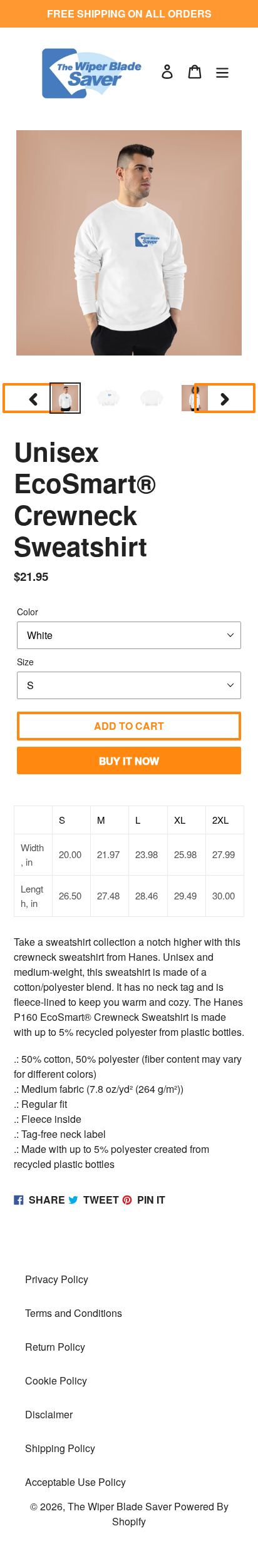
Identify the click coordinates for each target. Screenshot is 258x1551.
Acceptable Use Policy (75, 1482)
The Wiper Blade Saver (120, 1506)
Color (27, 611)
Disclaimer (49, 1414)
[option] (65, 398)
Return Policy (55, 1346)
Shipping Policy (60, 1448)
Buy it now (129, 761)
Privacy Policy (56, 1279)
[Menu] (222, 70)
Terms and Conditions (73, 1313)
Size (25, 661)
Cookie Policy (56, 1380)
